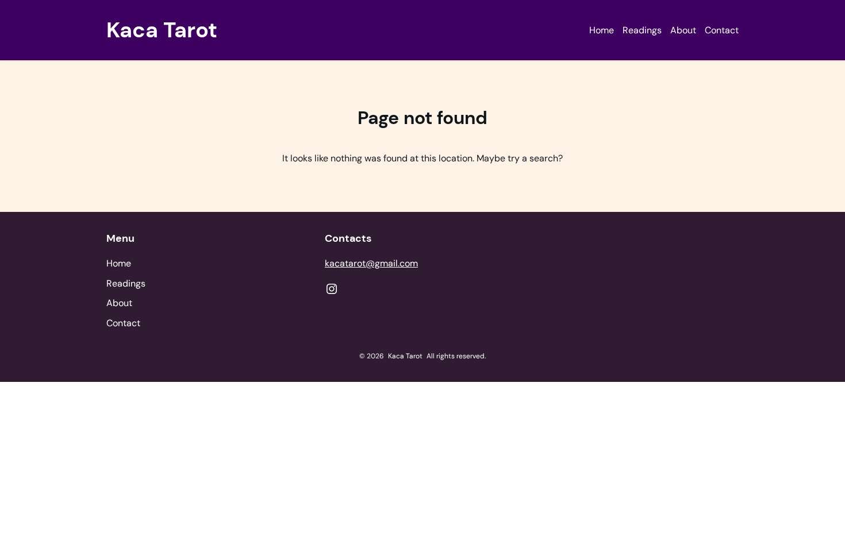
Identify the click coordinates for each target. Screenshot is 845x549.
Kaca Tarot (161, 30)
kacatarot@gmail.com (371, 263)
